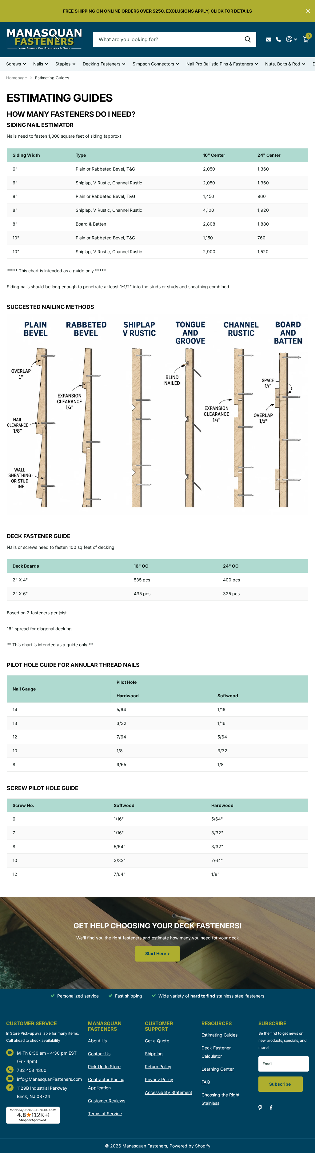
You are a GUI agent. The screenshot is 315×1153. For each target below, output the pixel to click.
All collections (16, 64)
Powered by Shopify (189, 1145)
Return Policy (158, 1066)
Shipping (154, 1053)
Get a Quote (157, 1040)
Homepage (16, 77)
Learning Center (217, 1069)
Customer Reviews (106, 1100)
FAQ (205, 1081)
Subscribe (280, 1084)
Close (308, 11)
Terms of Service (105, 1113)
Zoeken (247, 39)
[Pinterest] (260, 1107)
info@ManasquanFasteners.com (49, 1079)
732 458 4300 (31, 1070)
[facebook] (271, 1108)
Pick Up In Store (104, 1066)
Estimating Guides (219, 1034)
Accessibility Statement (168, 1092)
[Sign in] (291, 39)
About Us (97, 1040)
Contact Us (99, 1053)
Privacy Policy (159, 1079)
